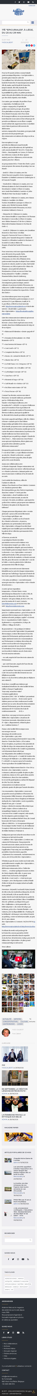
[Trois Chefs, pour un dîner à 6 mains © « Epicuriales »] (9, 976)
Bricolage (8, 1287)
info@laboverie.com (9, 604)
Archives (7, 1346)
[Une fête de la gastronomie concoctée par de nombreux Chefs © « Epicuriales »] (15, 976)
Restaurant (24, 1287)
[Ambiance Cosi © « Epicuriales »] (26, 998)
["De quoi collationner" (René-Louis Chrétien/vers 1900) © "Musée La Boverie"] (15, 1009)
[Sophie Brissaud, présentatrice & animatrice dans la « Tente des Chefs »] (32, 987)
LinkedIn (29, 45)
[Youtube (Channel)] (28, 2)
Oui (3, 1065)
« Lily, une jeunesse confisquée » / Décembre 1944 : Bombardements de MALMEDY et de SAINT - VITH (23, 1212)
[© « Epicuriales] (4, 976)
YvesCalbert (7, 42)
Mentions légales (10, 1358)
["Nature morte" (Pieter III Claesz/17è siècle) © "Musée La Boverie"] (9, 1009)
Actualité (7, 1019)
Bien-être (28, 1284)
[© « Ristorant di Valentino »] (20, 993)
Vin (12, 1289)
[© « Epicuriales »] (26, 976)
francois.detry (18, 1176)
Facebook (27, 45)
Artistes (17, 1019)
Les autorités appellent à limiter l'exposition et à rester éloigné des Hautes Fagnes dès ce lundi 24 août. (23, 1170)
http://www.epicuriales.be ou (16, 306)
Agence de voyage (11, 1278)
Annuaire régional (10, 1351)
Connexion (32, 5)
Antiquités (8, 1281)
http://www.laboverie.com (15, 606)
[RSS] (33, 2)
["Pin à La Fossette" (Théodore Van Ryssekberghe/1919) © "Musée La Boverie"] (20, 1009)
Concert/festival (10, 1022)
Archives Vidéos (9, 1348)
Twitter (34, 45)
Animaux (20, 1278)
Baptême (20, 1284)
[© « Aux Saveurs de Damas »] (9, 993)
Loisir (20, 1024)
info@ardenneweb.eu (9, 1376)
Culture (24, 1022)
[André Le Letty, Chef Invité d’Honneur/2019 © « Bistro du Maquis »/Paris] (20, 987)
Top (33, 1393)
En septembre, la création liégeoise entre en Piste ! (15, 1090)
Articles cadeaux (10, 1284)
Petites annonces (10, 1353)
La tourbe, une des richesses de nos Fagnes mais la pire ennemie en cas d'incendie (21, 1187)
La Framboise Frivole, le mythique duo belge (13, 1116)
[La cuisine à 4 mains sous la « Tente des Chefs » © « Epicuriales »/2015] (20, 976)
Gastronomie (9, 1024)
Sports (7, 1289)
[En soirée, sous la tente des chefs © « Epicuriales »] (20, 1004)
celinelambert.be (15, 1394)
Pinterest (32, 45)
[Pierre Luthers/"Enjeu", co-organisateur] (26, 1004)
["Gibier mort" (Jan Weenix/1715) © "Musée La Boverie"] (4, 1009)
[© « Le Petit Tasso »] (4, 993)
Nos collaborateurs (10, 1344)
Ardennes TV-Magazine (20, 1281)
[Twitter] (19, 2)
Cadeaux (15, 1287)
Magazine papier (18, 1137)
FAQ (5, 1356)
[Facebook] (15, 2)
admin (4, 1094)
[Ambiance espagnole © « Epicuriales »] (32, 993)
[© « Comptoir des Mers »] (26, 993)
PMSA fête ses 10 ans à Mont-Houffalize (22, 1201)
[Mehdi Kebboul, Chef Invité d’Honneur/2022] (26, 987)
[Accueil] (18, 16)
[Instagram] (23, 2)
